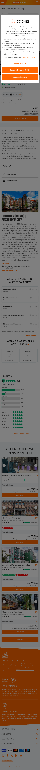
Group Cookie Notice (28, 58)
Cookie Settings (20, 63)
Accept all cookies (20, 77)
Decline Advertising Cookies (20, 70)
